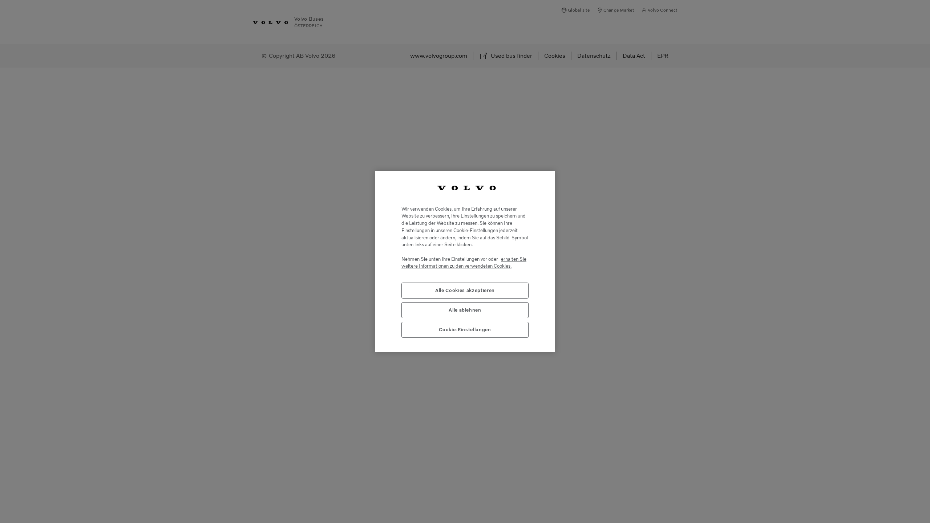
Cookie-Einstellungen (465, 329)
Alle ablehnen (465, 310)
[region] (465, 261)
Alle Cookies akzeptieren (465, 290)
